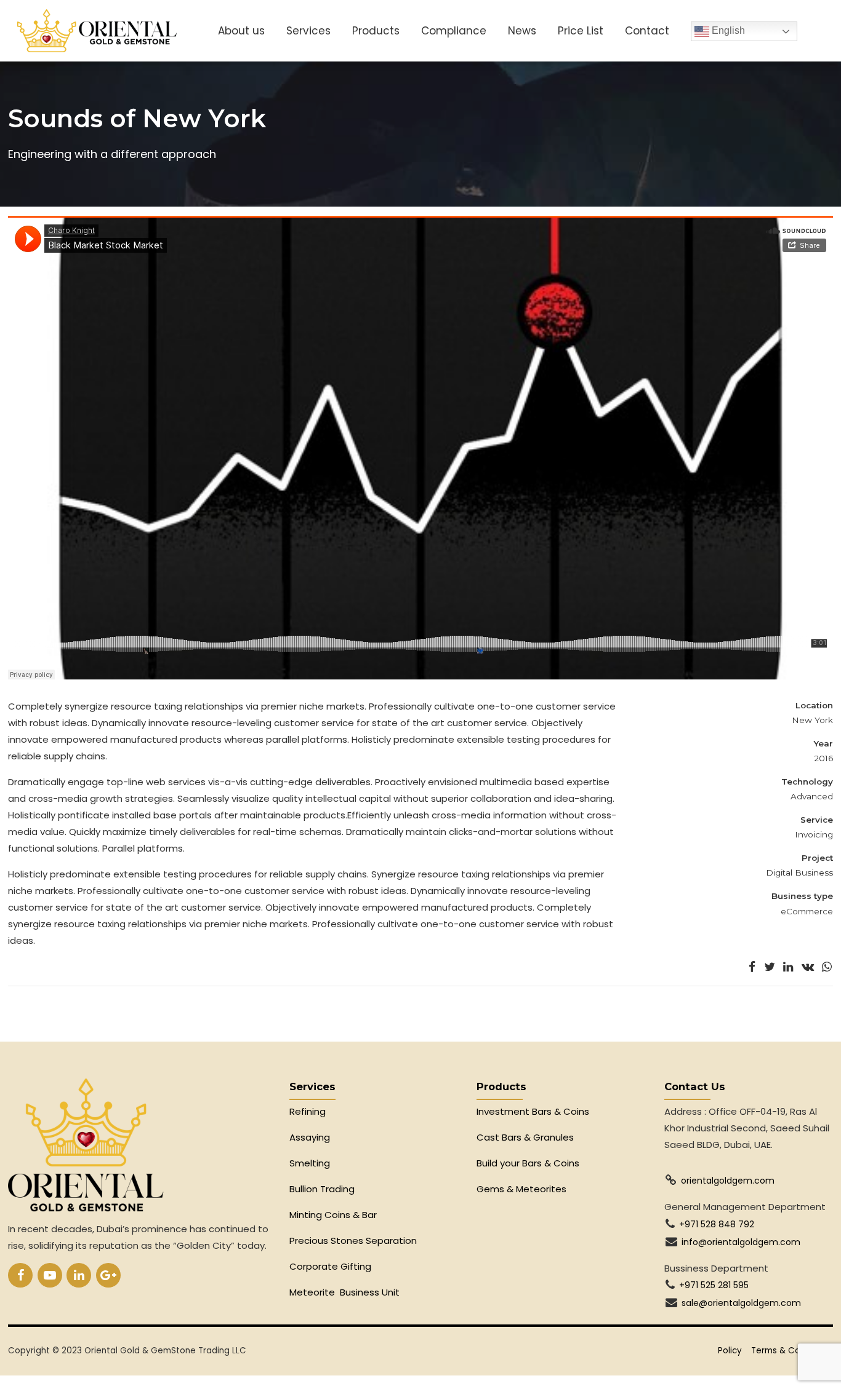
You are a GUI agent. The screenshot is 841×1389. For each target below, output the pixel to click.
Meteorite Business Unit (344, 1292)
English (727, 30)
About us (241, 30)
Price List (580, 30)
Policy (730, 1350)
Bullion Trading (322, 1188)
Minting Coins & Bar (333, 1214)
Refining (308, 1111)
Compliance (453, 30)
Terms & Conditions (792, 1350)
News (522, 30)
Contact (647, 30)
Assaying (309, 1137)
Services (308, 30)
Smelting (309, 1163)
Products (376, 30)
